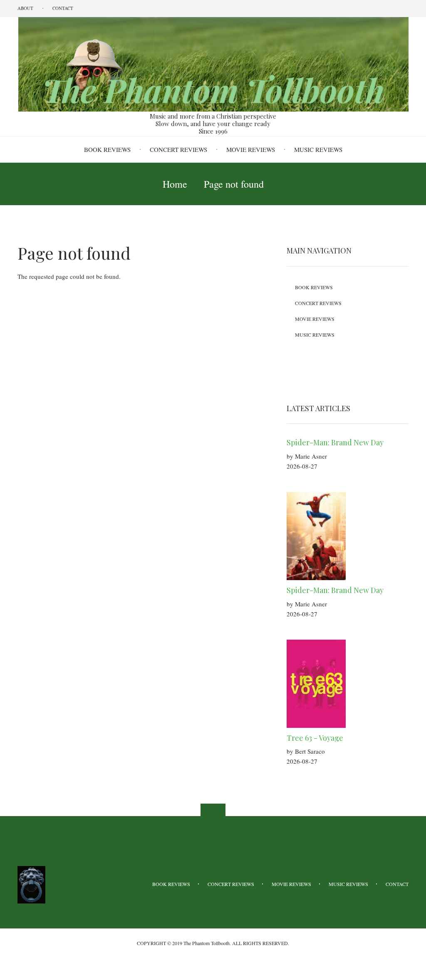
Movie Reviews (250, 149)
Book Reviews (107, 149)
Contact (62, 8)
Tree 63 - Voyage (315, 738)
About (25, 8)
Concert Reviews (178, 149)
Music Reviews (318, 149)
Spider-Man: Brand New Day (335, 442)
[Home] (213, 63)
